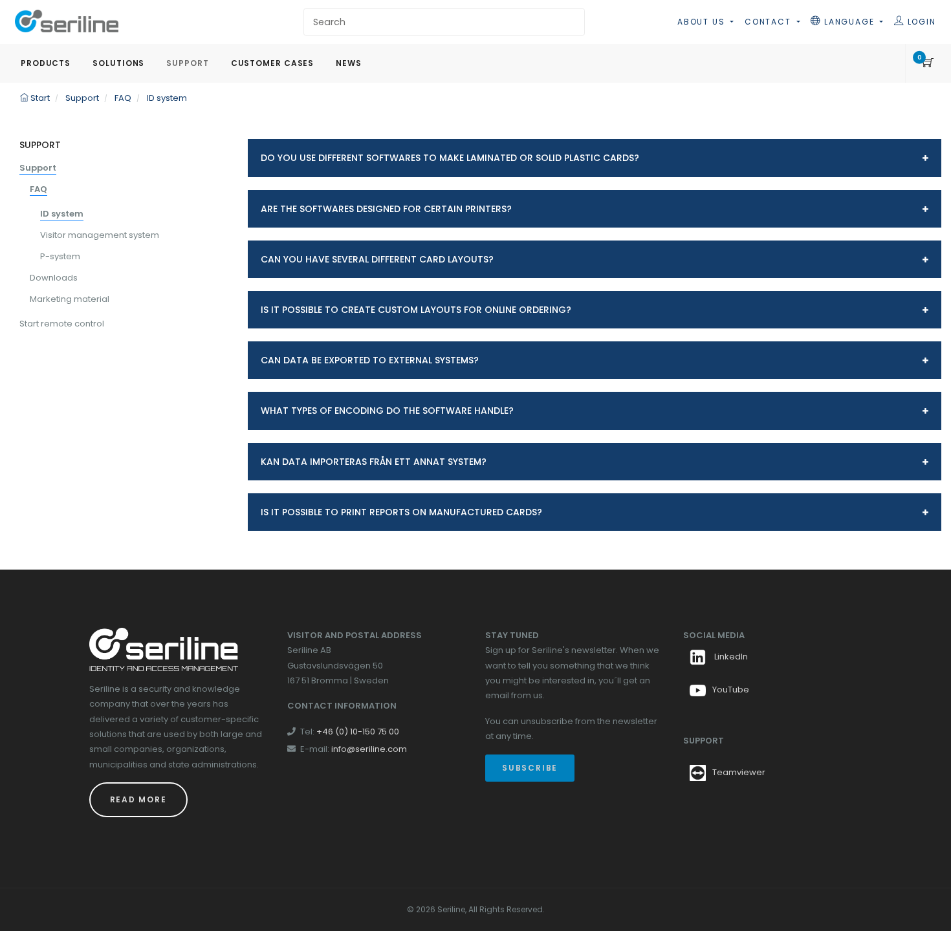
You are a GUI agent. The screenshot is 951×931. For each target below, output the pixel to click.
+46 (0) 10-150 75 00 (357, 731)
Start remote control (61, 323)
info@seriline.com (369, 749)
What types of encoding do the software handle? (387, 410)
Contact (769, 21)
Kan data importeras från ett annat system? (373, 461)
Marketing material (69, 299)
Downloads (54, 278)
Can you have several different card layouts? (377, 259)
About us (702, 21)
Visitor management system (99, 235)
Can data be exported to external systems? (370, 360)
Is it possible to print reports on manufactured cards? (401, 512)
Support (37, 168)
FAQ (38, 189)
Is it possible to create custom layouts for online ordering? (416, 310)
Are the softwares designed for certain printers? (386, 209)
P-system (60, 256)
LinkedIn (730, 656)
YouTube (730, 689)
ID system (61, 214)
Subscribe (530, 767)
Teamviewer (738, 773)
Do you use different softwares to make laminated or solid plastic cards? (450, 158)
